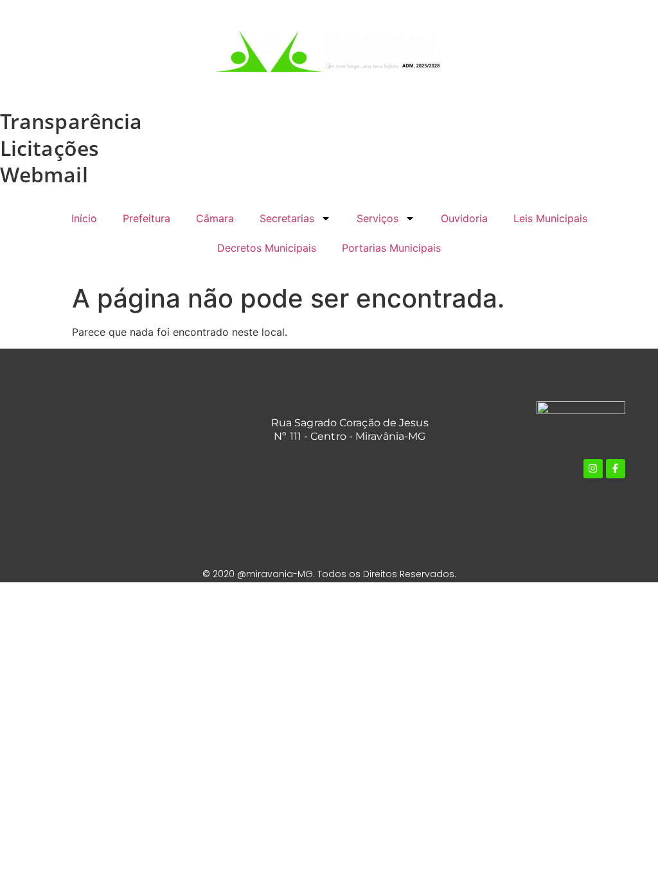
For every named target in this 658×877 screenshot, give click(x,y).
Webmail (44, 174)
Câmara (215, 218)
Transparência (71, 121)
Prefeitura (146, 218)
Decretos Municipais (266, 247)
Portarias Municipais (391, 247)
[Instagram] (593, 468)
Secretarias (287, 218)
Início (84, 218)
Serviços (377, 218)
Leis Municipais (550, 218)
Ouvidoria (464, 218)
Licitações (49, 148)
